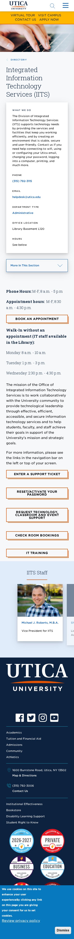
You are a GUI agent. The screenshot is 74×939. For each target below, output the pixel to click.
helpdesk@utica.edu (26, 197)
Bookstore (13, 810)
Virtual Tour (23, 15)
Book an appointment (37, 318)
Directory (19, 59)
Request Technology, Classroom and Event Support (37, 514)
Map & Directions (24, 775)
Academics (14, 732)
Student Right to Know (22, 822)
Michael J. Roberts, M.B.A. (40, 622)
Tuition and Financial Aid (23, 738)
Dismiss (63, 930)
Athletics (12, 757)
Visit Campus (49, 15)
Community (14, 751)
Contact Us (25, 19)
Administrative (22, 212)
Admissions (14, 744)
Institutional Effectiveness (24, 804)
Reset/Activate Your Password (37, 493)
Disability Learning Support (25, 816)
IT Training (37, 553)
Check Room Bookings (37, 535)
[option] (20, 717)
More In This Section (32, 268)
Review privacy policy (21, 921)
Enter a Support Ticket (37, 474)
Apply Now (49, 19)
